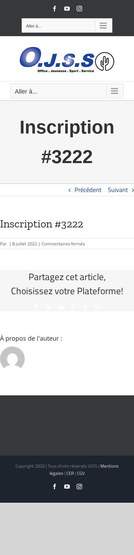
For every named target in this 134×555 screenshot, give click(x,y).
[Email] (97, 307)
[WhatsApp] (73, 307)
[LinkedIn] (61, 307)
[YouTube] (67, 8)
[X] (49, 307)
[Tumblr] (85, 307)
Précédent (88, 189)
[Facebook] (54, 8)
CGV (81, 473)
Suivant (118, 189)
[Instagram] (79, 8)
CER (70, 473)
